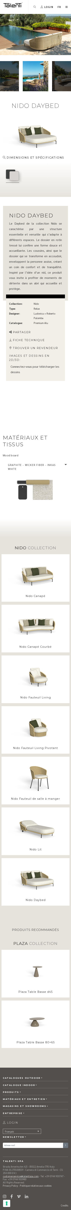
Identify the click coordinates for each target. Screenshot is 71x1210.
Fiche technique (29, 340)
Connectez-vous (21, 366)
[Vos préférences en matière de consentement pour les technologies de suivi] (6, 1203)
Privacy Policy (10, 1185)
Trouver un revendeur (35, 348)
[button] (59, 7)
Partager (22, 332)
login (12, 1122)
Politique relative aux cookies (35, 1185)
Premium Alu (41, 323)
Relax (37, 308)
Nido (36, 303)
